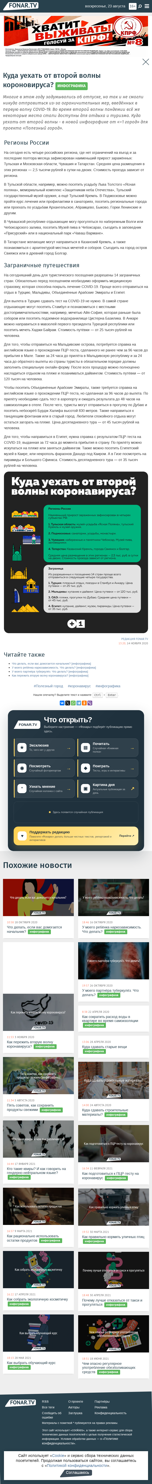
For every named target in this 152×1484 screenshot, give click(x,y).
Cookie (58, 1455)
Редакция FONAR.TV (134, 639)
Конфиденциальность (110, 1413)
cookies (77, 1430)
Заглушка (75, 1413)
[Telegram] (78, 703)
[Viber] (89, 703)
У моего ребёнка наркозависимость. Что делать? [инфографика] (54, 668)
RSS (45, 1401)
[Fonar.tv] (21, 6)
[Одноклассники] (84, 703)
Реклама (101, 1407)
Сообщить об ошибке (51, 1415)
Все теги (48, 1407)
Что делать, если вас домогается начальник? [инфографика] (51, 664)
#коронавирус (79, 686)
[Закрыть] (145, 62)
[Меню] (147, 6)
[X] (67, 703)
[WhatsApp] (73, 703)
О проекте (75, 1401)
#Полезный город (48, 686)
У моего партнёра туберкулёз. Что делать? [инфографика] (50, 672)
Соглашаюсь (77, 1472)
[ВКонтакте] (62, 703)
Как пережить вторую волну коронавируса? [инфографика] (50, 676)
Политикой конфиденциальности (77, 1465)
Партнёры (102, 1401)
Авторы (74, 1407)
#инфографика (108, 686)
